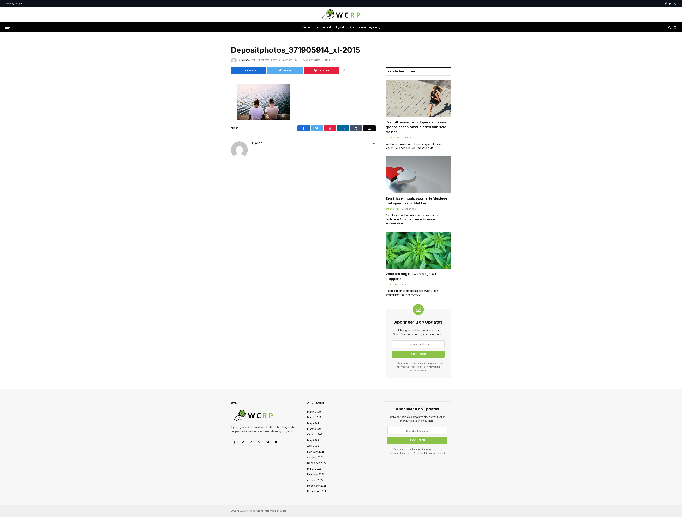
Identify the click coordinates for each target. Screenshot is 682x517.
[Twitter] (219, 104)
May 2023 (313, 440)
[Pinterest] (219, 120)
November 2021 (316, 491)
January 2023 (315, 457)
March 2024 (314, 428)
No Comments (312, 60)
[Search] (669, 27)
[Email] (219, 128)
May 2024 (313, 423)
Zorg (388, 284)
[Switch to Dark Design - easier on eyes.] (675, 27)
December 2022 (316, 462)
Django (246, 60)
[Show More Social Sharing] (344, 70)
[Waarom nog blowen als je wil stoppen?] (418, 250)
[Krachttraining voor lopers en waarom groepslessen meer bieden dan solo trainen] (418, 98)
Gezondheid (392, 138)
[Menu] (7, 27)
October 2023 (315, 434)
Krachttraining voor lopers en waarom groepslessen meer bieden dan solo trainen (418, 127)
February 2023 (315, 451)
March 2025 (314, 417)
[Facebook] (219, 96)
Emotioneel (323, 27)
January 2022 (315, 479)
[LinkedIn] (219, 112)
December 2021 (316, 485)
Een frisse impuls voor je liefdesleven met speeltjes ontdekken (418, 200)
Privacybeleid (433, 366)
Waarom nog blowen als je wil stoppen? (411, 276)
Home (306, 27)
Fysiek (340, 27)
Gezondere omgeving (365, 27)
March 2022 (314, 468)
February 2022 (315, 474)
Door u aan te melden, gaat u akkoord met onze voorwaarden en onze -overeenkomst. (419, 367)
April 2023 (313, 445)
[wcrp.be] (341, 14)
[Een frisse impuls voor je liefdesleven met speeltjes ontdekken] (418, 174)
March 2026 (314, 411)
